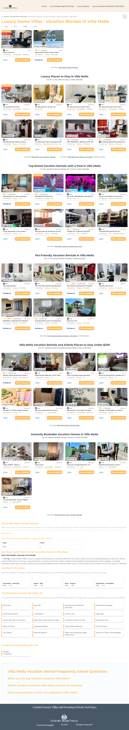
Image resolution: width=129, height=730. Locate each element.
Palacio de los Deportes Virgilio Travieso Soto (76, 634)
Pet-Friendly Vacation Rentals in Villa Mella (62, 336)
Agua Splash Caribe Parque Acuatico (47, 620)
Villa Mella (15, 56)
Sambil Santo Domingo (104, 605)
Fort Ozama (7, 633)
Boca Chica (7, 605)
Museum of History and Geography (108, 633)
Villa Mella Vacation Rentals (68, 67)
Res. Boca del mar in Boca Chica (78, 107)
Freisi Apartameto (9, 286)
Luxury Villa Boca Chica (11, 107)
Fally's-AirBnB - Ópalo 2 (11, 465)
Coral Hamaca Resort (10, 614)
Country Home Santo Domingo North (48, 142)
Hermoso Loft (72, 321)
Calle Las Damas (9, 626)
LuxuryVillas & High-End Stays (62, 6)
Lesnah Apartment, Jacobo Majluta (15, 500)
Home (44, 6)
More (35, 26)
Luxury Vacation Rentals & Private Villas (108, 6)
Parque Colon (70, 614)
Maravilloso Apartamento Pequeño (15, 321)
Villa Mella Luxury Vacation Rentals (43, 157)
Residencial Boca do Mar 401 (45, 107)
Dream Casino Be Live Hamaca (14, 620)
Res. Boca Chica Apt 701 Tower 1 (110, 107)
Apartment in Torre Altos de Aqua (79, 410)
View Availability (22, 60)
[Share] (124, 16)
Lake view (21, 555)
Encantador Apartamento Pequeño (79, 286)
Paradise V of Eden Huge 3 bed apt (15, 410)
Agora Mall (99, 614)
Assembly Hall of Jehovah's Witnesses (74, 606)
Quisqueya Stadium (41, 626)
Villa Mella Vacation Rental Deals (68, 425)
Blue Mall (37, 605)
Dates (6, 26)
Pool (3, 555)
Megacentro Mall (102, 620)
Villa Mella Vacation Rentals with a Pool (68, 246)
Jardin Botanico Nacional (73, 626)
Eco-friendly (30, 555)
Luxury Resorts (83, 6)
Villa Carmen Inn (9, 52)
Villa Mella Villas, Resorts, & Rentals (80, 157)
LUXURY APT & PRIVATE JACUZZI (78, 231)
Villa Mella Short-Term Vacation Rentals (68, 515)
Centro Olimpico (102, 626)
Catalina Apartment (106, 286)
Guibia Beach (38, 614)
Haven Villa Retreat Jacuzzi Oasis (47, 52)
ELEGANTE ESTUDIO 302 (43, 196)
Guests (25, 26)
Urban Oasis (39, 465)
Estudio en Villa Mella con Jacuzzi (111, 410)
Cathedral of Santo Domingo (75, 620)
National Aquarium (40, 633)
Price (15, 26)
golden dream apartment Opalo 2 (15, 375)
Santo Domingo (7, 56)
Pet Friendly (11, 555)
